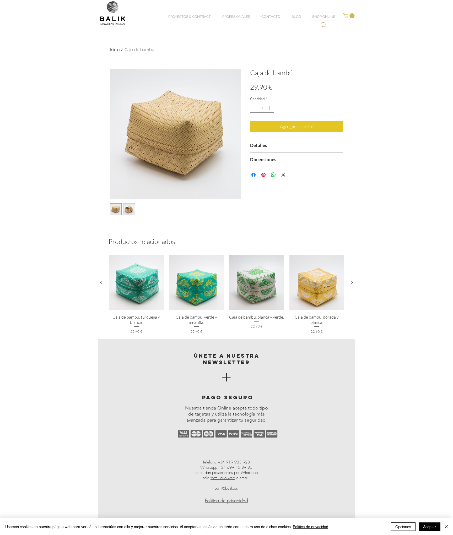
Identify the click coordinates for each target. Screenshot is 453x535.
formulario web (223, 478)
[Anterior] (101, 282)
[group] (226, 294)
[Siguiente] (352, 282)
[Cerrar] (447, 526)
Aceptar (429, 526)
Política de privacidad (310, 526)
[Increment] (270, 107)
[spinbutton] (262, 107)
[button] (349, 15)
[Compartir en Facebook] (253, 175)
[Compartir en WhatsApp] (273, 175)
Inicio (115, 49)
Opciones (403, 526)
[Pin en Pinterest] (263, 175)
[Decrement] (254, 107)
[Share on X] (283, 175)
